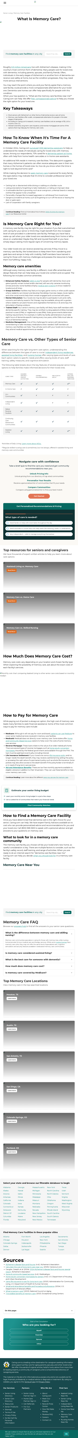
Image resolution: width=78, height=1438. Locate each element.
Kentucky (22, 1210)
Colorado (7, 1204)
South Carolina (53, 1213)
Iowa (20, 1204)
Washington (67, 1200)
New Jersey (37, 1216)
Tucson (61, 1250)
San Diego (62, 1243)
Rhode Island (52, 1210)
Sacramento (63, 1237)
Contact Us (46, 1420)
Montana (36, 1204)
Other (39, 1344)
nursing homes (61, 942)
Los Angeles (44, 1237)
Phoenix (43, 1246)
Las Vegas (25, 1250)
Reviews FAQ (47, 1414)
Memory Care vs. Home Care (20, 599)
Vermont (65, 1194)
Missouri (35, 1200)
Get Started (39, 496)
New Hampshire (39, 1213)
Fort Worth (26, 1237)
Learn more (12, 998)
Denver (6, 1250)
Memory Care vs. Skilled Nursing (22, 629)
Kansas (20, 1207)
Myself (39, 1330)
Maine (20, 1216)
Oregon (50, 1204)
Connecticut (8, 1207)
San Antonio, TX (14, 1058)
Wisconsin (66, 1207)
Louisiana (21, 1213)
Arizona (6, 1194)
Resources (9, 1404)
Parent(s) (39, 1335)
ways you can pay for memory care (55, 777)
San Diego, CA (13, 1088)
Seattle (43, 1250)
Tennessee (51, 1220)
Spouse (39, 1339)
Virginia (65, 1197)
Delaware (7, 1210)
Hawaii (20, 1191)
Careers (45, 1417)
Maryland (22, 1220)
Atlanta (6, 1237)
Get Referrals (29, 1404)
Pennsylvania (52, 1207)
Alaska (5, 1191)
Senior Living (7, 13)
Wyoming (66, 1210)
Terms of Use (29, 1382)
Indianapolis (26, 1243)
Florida (6, 1220)
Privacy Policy (44, 1382)
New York (51, 1187)
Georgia (21, 1187)
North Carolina (53, 1191)
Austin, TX (11, 1027)
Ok (66, 1434)
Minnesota (36, 1194)
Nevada (35, 1210)
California (7, 1200)
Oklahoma (51, 1200)
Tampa (61, 1246)
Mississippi (36, 1197)
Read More (11, 570)
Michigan (36, 1191)
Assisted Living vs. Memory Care (22, 568)
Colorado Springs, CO (17, 1119)
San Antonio (63, 1240)
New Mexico (37, 1220)
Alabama (6, 1187)
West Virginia (67, 1204)
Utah (64, 1191)
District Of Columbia (7, 1214)
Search (67, 54)
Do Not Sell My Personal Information (11, 1420)
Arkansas (6, 1197)
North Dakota (52, 1194)
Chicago (6, 1240)
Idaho (20, 1194)
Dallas (5, 1246)
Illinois (20, 1197)
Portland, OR (13, 1150)
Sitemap (8, 1410)
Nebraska (36, 1207)
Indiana (21, 1200)
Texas (64, 1187)
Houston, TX (12, 996)
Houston (25, 1240)
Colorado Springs (10, 1243)
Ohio (49, 1197)
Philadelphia (45, 1243)
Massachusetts (38, 1187)
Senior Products (11, 1407)
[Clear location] (61, 54)
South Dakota (52, 1216)
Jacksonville (26, 1246)
